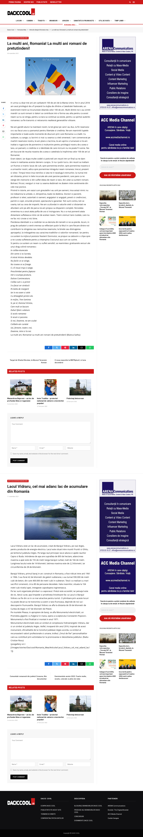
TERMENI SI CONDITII (48, 814)
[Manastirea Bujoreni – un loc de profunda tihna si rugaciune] (21, 387)
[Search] (130, 2)
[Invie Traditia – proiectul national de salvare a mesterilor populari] (50, 387)
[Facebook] (3, 108)
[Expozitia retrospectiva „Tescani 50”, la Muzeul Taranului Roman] (108, 195)
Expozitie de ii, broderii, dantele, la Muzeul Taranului (126, 205)
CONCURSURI (79, 816)
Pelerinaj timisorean (75, 398)
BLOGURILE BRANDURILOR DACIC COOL (88, 806)
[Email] (3, 131)
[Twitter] (3, 114)
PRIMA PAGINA (15, 2)
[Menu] (134, 2)
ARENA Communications (116, 806)
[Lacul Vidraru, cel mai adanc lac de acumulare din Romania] (50, 520)
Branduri (53, 21)
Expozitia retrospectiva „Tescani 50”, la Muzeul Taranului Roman (106, 207)
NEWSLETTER (55, 2)
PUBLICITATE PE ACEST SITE (51, 810)
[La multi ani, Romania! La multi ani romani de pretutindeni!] (50, 77)
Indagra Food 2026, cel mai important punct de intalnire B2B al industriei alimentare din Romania (108, 234)
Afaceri (65, 21)
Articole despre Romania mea (18, 38)
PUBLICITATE (42, 2)
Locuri (19, 21)
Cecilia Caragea (113, 818)
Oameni (30, 21)
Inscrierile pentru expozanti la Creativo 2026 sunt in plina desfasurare (127, 232)
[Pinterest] (3, 125)
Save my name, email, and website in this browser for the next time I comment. (40, 454)
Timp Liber (119, 21)
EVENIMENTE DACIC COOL (83, 820)
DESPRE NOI (29, 2)
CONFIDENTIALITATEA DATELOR (52, 818)
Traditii (41, 21)
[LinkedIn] (3, 120)
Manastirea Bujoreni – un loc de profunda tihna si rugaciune (20, 399)
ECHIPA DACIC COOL (48, 806)
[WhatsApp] (3, 137)
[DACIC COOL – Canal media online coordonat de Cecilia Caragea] (21, 12)
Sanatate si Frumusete (84, 21)
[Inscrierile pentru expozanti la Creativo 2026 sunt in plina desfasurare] (127, 221)
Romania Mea (69, 25)
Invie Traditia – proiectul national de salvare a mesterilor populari (50, 400)
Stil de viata (104, 21)
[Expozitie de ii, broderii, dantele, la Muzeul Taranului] (127, 195)
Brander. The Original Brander (118, 810)
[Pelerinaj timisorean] (80, 387)
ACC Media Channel (115, 814)
